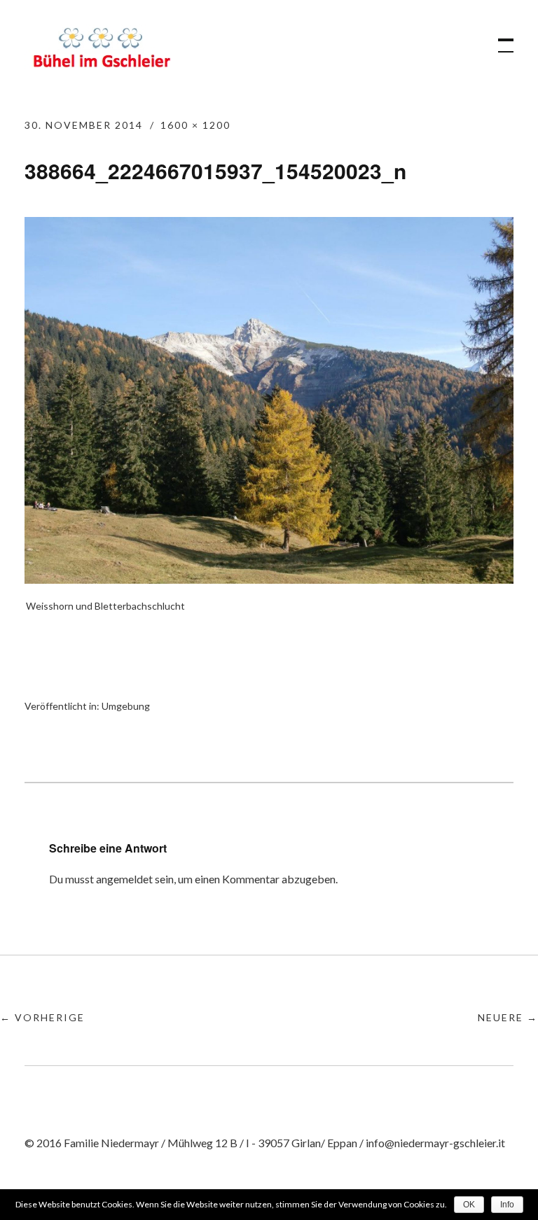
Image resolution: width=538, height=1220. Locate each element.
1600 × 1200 (195, 125)
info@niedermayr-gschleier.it (435, 1142)
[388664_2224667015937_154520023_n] (269, 579)
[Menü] (499, 38)
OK (469, 1205)
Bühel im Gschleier (101, 50)
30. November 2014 (84, 125)
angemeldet (124, 878)
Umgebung (126, 706)
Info (507, 1205)
